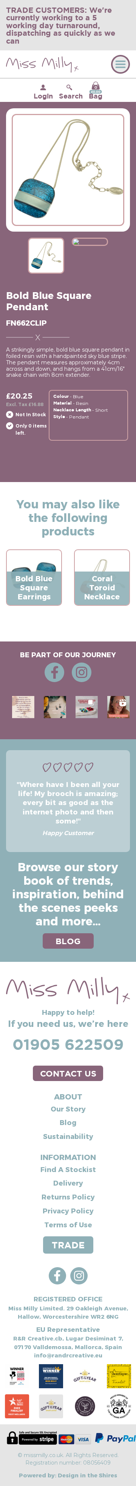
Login (43, 96)
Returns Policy (68, 1196)
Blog (68, 1122)
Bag (95, 92)
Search (71, 96)
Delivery (68, 1182)
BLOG (68, 941)
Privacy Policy (68, 1210)
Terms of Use (68, 1224)
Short (101, 410)
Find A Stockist (68, 1169)
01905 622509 (68, 1044)
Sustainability (68, 1136)
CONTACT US (68, 1073)
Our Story (68, 1108)
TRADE (68, 1245)
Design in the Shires (87, 1475)
